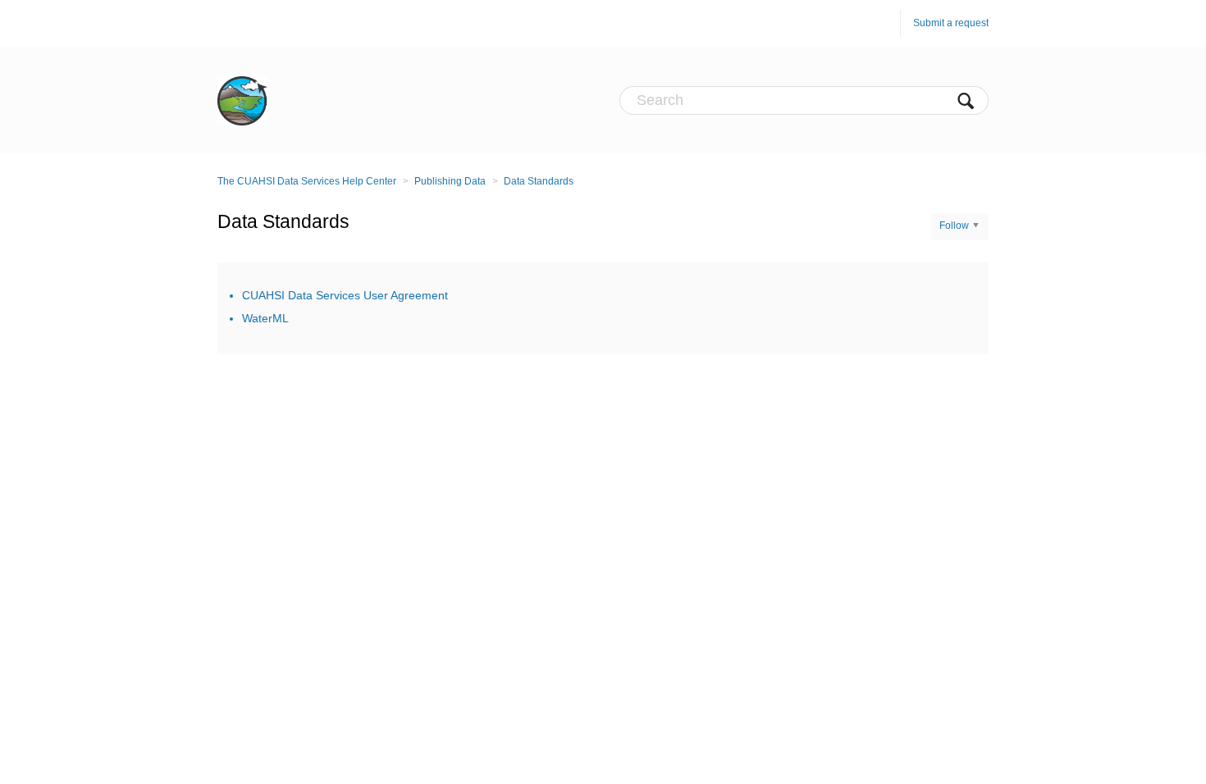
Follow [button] (954, 225)
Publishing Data (450, 181)
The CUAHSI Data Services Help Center (306, 181)
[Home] (242, 100)
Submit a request (951, 23)
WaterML (265, 318)
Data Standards (538, 181)
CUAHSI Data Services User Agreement (345, 295)
